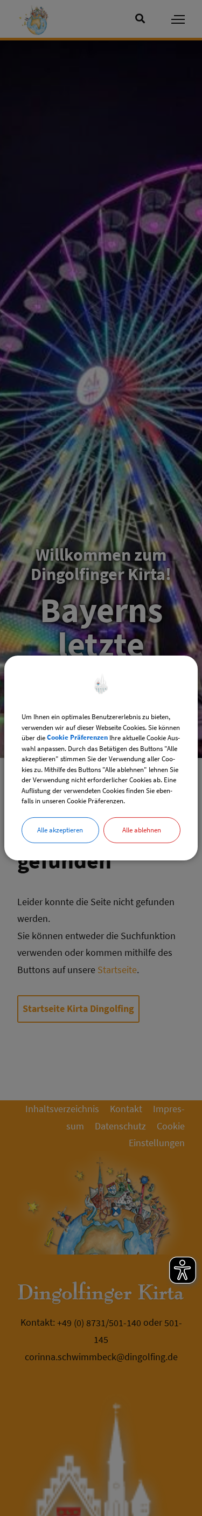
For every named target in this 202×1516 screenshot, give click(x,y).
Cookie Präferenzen (77, 737)
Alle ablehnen (141, 829)
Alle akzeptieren (60, 829)
